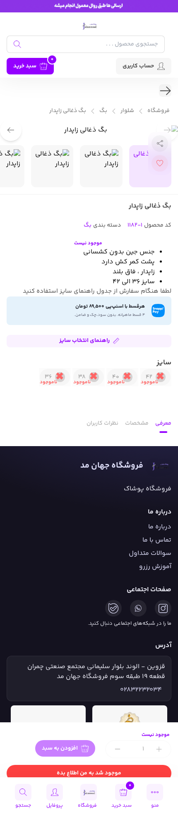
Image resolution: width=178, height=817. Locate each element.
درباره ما (159, 527)
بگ (103, 111)
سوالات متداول (150, 553)
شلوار (127, 111)
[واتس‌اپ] (138, 608)
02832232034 (141, 690)
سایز (163, 362)
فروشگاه (158, 111)
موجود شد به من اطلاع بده (89, 773)
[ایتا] (113, 608)
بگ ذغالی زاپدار (67, 111)
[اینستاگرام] (163, 608)
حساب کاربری (138, 66)
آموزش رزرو (155, 566)
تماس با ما (156, 540)
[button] (11, 130)
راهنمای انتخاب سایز (84, 340)
